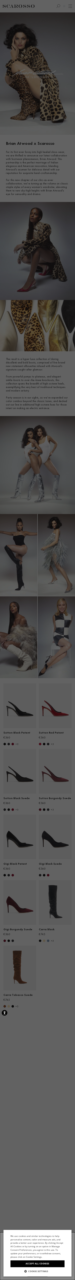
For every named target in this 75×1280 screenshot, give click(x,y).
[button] (37, 1271)
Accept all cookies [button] (37, 1263)
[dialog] (37, 640)
